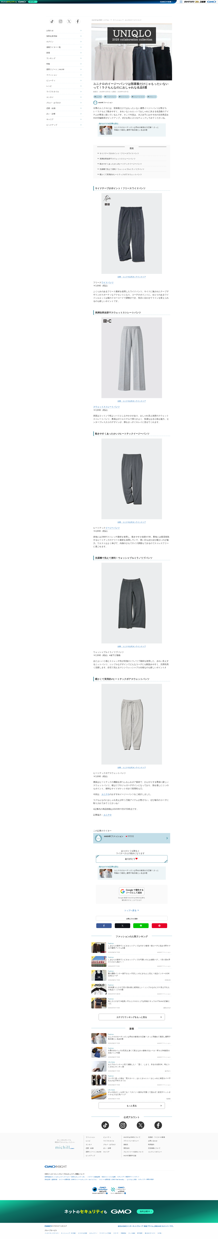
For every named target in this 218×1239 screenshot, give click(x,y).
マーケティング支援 (105, 1233)
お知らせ (50, 30)
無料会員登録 (51, 36)
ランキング (50, 58)
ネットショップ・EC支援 (68, 1233)
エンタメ (50, 97)
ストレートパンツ (138, 97)
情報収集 (123, 1233)
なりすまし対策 (132, 1179)
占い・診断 (50, 114)
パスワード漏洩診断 (93, 1177)
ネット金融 (131, 1233)
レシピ (49, 86)
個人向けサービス (150, 1233)
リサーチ (115, 1233)
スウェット (152, 97)
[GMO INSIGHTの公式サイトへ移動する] (56, 1166)
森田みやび (167, 1008)
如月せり (168, 1071)
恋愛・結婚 (50, 108)
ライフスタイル (52, 91)
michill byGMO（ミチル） (101, 20)
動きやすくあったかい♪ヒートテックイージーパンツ (121, 164)
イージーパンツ (111, 97)
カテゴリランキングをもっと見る (131, 1017)
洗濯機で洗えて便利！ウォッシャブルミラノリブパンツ (122, 169)
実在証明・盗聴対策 (51, 1179)
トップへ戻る (130, 910)
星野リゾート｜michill (55, 69)
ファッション (51, 75)
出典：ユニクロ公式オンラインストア (132, 277)
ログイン (50, 41)
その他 (159, 1233)
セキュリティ (93, 1233)
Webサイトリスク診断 (109, 1177)
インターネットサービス (52, 1233)
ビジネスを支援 (82, 1233)
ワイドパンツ (124, 97)
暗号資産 (139, 1233)
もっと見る (132, 1105)
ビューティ (50, 80)
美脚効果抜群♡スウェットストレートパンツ (117, 159)
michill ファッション (105, 102)
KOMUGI (168, 980)
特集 (48, 64)
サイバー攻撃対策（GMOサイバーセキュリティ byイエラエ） (78, 1179)
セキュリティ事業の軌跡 (146, 1179)
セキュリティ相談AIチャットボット (128, 1176)
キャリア (50, 119)
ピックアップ (51, 125)
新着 (48, 53)
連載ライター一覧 (53, 47)
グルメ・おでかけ (53, 103)
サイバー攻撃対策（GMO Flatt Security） (112, 1179)
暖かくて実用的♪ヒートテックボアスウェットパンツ (121, 174)
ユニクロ (98, 97)
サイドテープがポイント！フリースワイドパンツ (119, 153)
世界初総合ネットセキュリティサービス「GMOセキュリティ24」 (65, 1177)
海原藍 (168, 1099)
